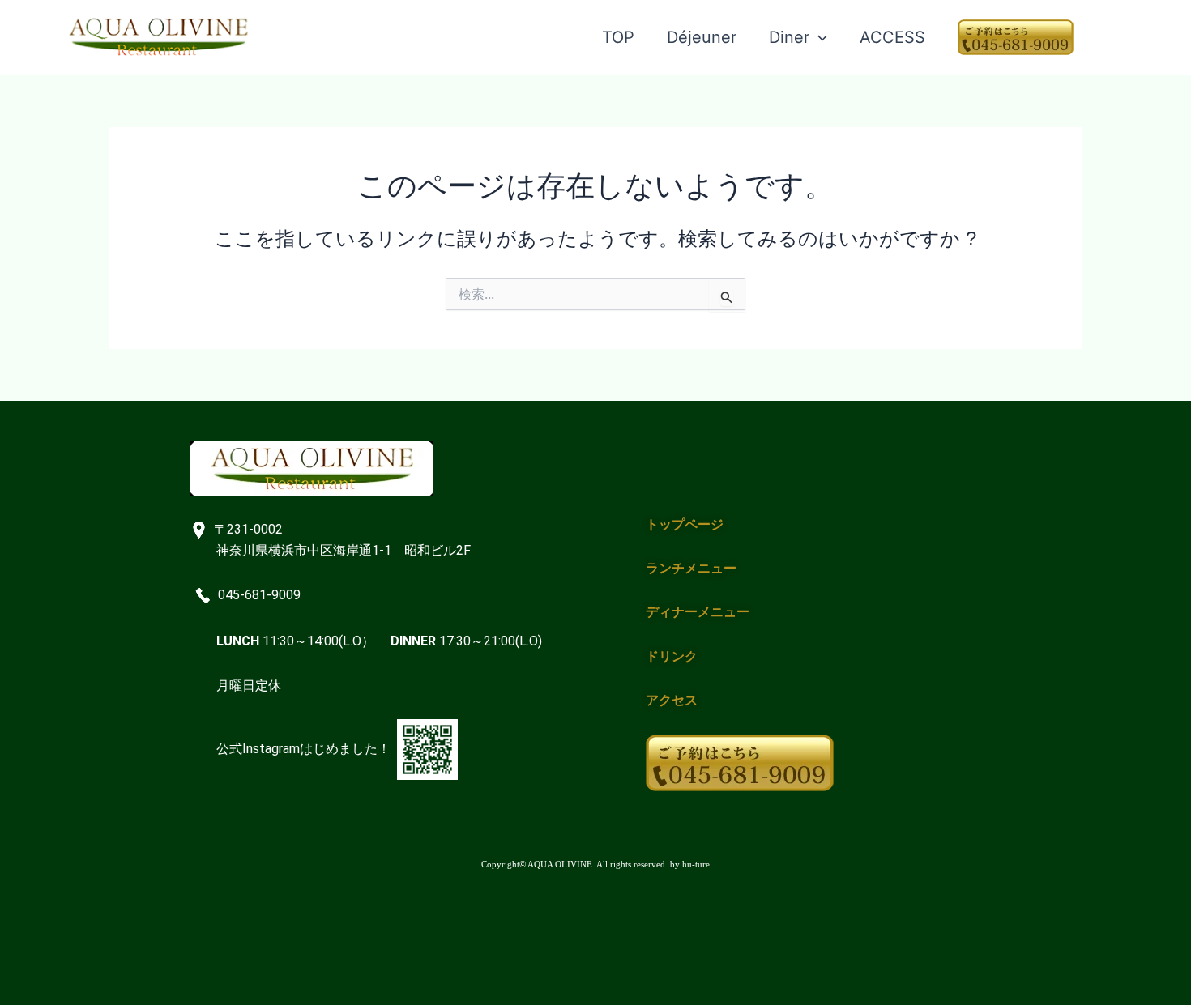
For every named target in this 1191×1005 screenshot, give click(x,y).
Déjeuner (701, 37)
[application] (818, 37)
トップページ (685, 524)
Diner (789, 37)
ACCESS (892, 37)
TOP (618, 37)
